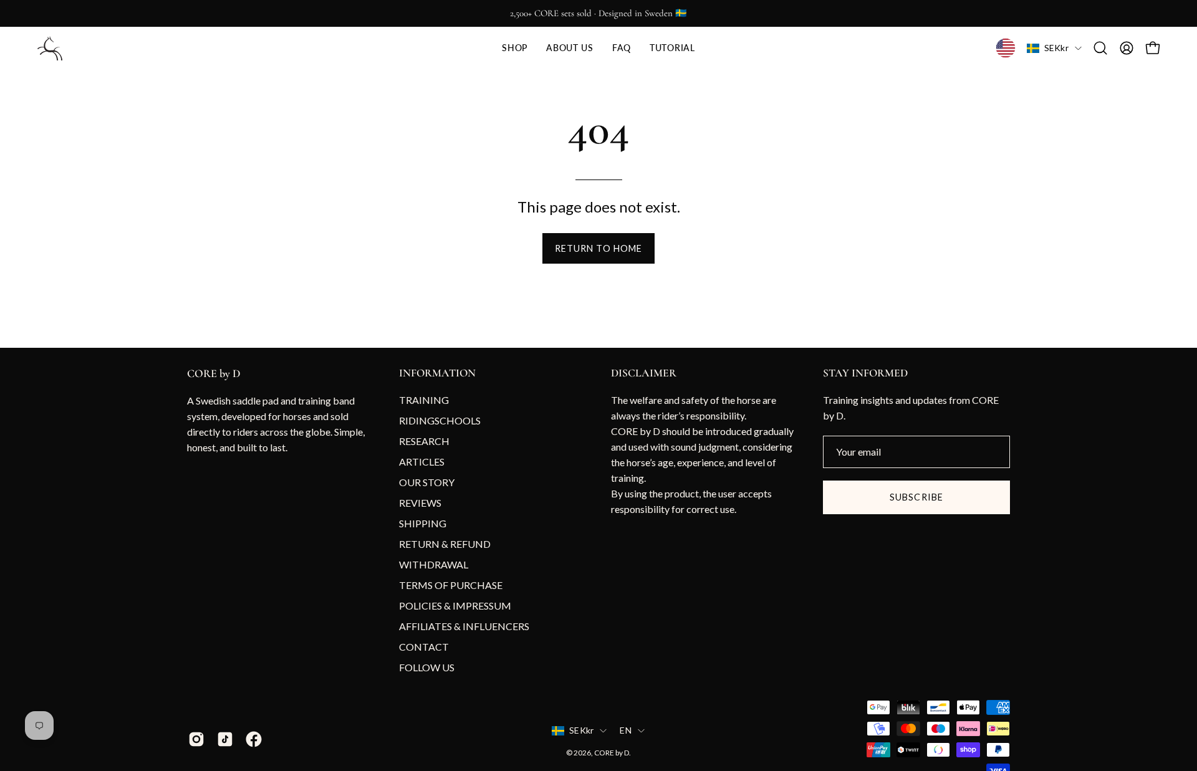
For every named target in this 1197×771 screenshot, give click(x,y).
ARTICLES (422, 461)
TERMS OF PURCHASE (450, 585)
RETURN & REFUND (445, 544)
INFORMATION (437, 373)
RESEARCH (424, 441)
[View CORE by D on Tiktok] (225, 739)
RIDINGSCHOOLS (440, 420)
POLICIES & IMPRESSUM (455, 605)
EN (626, 730)
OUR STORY (426, 482)
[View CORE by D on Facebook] (253, 739)
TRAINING (424, 400)
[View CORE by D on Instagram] (196, 739)
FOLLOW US (426, 667)
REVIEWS (420, 503)
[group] (598, 13)
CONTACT (424, 647)
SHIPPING (422, 523)
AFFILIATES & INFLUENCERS (464, 626)
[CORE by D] (49, 48)
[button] (515, 48)
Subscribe (916, 497)
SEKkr (1056, 47)
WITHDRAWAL (433, 564)
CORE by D (214, 373)
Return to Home (598, 248)
